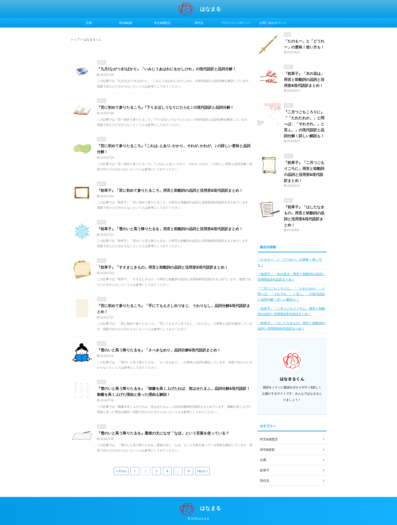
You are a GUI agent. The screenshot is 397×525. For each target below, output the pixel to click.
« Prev (121, 471)
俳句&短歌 (126, 23)
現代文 (199, 23)
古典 (89, 23)
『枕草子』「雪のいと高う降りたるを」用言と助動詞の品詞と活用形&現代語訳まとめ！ (170, 228)
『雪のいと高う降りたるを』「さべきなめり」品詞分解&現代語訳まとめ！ (159, 350)
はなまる (210, 9)
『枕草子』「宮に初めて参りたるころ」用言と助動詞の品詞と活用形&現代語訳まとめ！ (170, 190)
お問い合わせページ (272, 23)
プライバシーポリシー (236, 23)
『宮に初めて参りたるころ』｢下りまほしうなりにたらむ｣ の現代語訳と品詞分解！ (165, 107)
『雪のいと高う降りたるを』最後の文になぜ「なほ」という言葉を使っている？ (163, 433)
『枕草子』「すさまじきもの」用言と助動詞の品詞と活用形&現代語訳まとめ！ (162, 267)
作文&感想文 (162, 23)
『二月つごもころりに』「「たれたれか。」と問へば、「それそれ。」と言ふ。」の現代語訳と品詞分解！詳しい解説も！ (304, 124)
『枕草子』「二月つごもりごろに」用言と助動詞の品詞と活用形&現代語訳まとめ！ (291, 311)
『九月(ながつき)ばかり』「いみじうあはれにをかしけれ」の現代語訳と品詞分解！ (166, 68)
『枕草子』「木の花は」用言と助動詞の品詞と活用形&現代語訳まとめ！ (304, 79)
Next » (202, 471)
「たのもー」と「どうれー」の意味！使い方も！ (290, 262)
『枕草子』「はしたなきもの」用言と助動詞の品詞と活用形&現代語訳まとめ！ (291, 325)
